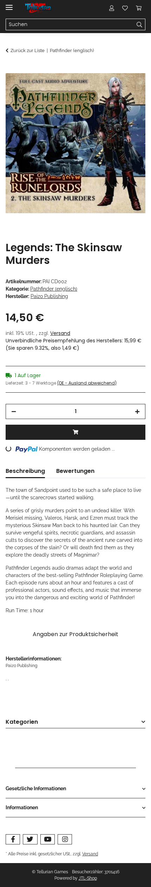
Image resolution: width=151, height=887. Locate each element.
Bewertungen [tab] (75, 471)
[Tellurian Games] (38, 8)
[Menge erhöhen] (137, 411)
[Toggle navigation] (9, 4)
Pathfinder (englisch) (53, 289)
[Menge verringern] (13, 411)
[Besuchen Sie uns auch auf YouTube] (47, 839)
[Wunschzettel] (125, 8)
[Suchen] (139, 25)
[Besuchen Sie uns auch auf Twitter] (30, 839)
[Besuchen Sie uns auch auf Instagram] (65, 839)
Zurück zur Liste (28, 50)
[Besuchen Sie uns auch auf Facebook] (13, 839)
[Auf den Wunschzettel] (130, 86)
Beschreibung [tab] (25, 471)
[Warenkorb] (138, 8)
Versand (60, 333)
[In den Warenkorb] (11, 69)
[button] (111, 8)
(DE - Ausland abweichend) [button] (87, 383)
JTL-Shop (88, 878)
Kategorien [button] (22, 722)
